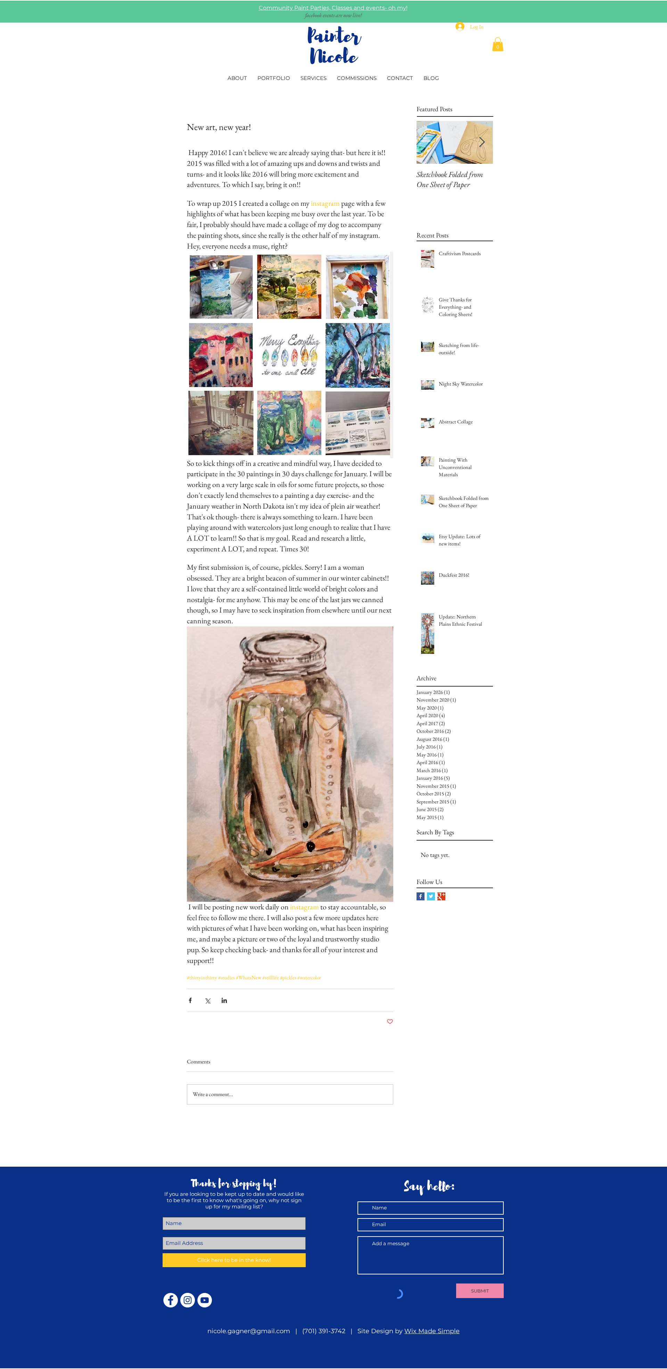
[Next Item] (482, 142)
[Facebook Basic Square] (421, 896)
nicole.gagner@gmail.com (250, 1331)
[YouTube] (204, 1300)
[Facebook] (170, 1300)
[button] (498, 44)
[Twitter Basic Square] (431, 896)
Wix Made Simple (432, 1331)
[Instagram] (187, 1300)
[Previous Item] (428, 142)
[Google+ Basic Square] (441, 896)
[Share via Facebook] (190, 1000)
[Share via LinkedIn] (224, 1000)
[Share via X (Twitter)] (207, 1000)
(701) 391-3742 (323, 1331)
